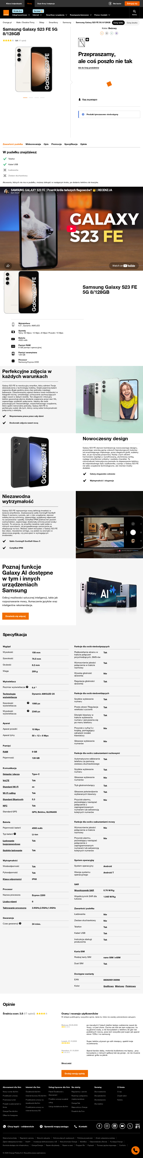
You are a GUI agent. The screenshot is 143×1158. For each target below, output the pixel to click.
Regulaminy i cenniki (79, 1091)
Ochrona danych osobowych (63, 1138)
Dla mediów (98, 1104)
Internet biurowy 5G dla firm (36, 1096)
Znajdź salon (122, 1096)
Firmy (29, 3)
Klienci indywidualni (14, 3)
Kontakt (83, 1126)
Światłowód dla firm (33, 1091)
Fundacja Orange (116, 1141)
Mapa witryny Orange (79, 1107)
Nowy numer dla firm (10, 1091)
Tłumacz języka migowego (106, 1145)
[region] (57, 22)
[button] (7, 22)
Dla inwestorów (100, 1091)
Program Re (80, 1145)
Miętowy (119, 986)
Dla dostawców (100, 1100)
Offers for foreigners (10, 1115)
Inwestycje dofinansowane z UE (45, 1141)
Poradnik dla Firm (78, 1111)
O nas (119, 1091)
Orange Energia (37, 1145)
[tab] (13, 144)
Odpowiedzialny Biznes (98, 1141)
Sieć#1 (28, 1141)
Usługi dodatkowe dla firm (58, 1106)
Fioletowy (131, 986)
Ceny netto (118, 22)
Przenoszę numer (9, 1100)
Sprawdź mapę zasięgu (56, 1126)
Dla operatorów (100, 1096)
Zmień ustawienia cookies (105, 1138)
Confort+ (122, 1145)
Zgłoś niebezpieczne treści (12, 1141)
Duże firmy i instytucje (46, 3)
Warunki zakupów (43, 1138)
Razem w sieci (67, 1145)
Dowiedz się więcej (15, 616)
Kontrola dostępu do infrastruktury (16, 1145)
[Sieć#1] (137, 1126)
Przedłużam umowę (10, 1096)
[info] (87, 39)
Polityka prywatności (85, 1138)
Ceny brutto (132, 22)
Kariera (119, 1100)
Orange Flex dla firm (10, 1111)
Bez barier (117, 3)
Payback (91, 1145)
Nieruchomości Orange (68, 1141)
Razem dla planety (52, 1145)
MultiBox (83, 1141)
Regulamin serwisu (27, 1138)
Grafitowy (108, 986)
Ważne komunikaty (10, 1138)
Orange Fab (76, 1103)
